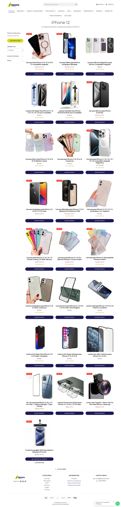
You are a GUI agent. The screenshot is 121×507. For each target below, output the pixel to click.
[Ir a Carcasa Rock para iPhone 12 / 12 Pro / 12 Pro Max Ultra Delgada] (69, 289)
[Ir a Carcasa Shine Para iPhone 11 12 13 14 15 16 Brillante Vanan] (39, 143)
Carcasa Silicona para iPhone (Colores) (100, 112)
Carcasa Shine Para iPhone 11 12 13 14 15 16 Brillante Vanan (39, 160)
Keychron (47, 485)
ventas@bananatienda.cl (102, 478)
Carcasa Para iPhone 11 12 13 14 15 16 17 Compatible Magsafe (39, 63)
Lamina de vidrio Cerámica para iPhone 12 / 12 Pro (100, 355)
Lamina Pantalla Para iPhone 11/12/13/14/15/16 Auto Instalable (69, 112)
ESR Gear (47, 478)
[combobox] (60, 4)
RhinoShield (47, 481)
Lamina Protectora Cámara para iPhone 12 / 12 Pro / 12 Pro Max (69, 403)
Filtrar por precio (13, 56)
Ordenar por (11, 46)
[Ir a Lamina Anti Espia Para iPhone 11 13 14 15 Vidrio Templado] (39, 338)
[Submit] (76, 4)
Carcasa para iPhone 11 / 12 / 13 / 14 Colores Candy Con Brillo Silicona (39, 258)
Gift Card (46, 489)
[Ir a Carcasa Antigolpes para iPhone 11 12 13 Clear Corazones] (39, 289)
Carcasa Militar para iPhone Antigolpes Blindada (69, 63)
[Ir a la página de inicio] (13, 4)
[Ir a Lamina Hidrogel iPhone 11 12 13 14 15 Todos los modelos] (100, 289)
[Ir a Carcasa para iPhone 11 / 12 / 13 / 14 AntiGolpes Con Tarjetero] (100, 193)
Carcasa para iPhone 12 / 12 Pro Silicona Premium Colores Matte (69, 258)
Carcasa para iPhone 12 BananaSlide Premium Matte (99, 258)
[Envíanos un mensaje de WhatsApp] (118, 504)
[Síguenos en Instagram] (20, 481)
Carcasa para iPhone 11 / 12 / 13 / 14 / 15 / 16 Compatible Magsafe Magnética (99, 161)
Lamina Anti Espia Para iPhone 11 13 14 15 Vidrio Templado (39, 355)
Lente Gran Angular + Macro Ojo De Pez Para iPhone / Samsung (99, 403)
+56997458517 (102, 481)
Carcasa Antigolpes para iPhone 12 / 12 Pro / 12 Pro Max (39, 210)
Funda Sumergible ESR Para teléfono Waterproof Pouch (39, 451)
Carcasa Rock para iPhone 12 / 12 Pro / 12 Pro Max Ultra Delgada (69, 307)
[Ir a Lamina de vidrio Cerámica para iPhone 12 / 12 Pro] (100, 338)
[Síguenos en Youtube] (25, 481)
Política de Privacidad (74, 485)
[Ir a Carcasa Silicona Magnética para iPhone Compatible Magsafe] (100, 46)
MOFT (47, 483)
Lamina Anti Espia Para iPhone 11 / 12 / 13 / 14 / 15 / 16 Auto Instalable (39, 112)
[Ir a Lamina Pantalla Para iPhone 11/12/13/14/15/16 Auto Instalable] (69, 94)
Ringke (47, 487)
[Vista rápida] (50, 46)
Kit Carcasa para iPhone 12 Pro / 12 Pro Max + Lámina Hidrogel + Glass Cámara (39, 404)
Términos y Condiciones (74, 481)
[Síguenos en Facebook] (23, 481)
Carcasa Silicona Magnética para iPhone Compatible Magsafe (99, 63)
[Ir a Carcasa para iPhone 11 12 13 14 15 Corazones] (69, 143)
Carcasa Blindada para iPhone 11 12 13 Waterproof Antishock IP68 (70, 210)
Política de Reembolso (74, 483)
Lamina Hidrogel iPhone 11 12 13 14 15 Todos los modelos (100, 307)
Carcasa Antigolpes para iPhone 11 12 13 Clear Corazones (39, 307)
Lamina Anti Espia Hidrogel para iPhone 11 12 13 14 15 (69, 355)
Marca (9, 60)
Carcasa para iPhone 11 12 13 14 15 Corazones (69, 160)
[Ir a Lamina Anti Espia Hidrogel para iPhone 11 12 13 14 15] (69, 338)
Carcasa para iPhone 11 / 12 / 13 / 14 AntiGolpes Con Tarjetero (100, 210)
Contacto (74, 478)
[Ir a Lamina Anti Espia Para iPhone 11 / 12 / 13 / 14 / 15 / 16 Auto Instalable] (39, 94)
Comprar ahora (39, 462)
